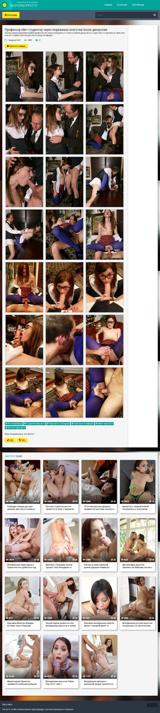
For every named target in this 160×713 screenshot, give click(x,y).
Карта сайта (7, 704)
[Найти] (155, 15)
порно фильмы (38, 709)
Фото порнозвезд (14, 423)
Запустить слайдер (17, 46)
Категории (122, 5)
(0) (11, 440)
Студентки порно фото (35, 423)
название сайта (19, 5)
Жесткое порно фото (16, 427)
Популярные (138, 5)
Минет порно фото (105, 423)
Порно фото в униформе (83, 423)
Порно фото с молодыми (59, 423)
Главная (108, 5)
